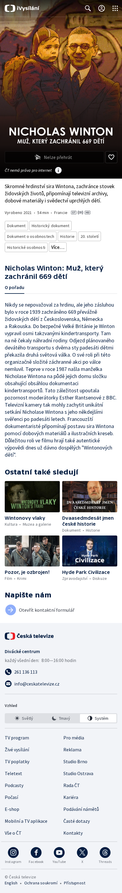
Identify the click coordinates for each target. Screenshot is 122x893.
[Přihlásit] (101, 8)
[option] (24, 718)
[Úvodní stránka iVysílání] (22, 8)
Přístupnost (74, 883)
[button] (32, 496)
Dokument (16, 225)
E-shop (12, 809)
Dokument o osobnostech (30, 236)
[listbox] (61, 718)
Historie (67, 236)
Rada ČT (71, 785)
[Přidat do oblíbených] (111, 157)
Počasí (11, 797)
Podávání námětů (81, 809)
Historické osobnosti (26, 247)
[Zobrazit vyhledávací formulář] (88, 8)
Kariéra (70, 797)
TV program (17, 738)
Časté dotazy (76, 821)
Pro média (73, 738)
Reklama (72, 750)
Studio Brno (75, 761)
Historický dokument (51, 225)
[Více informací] (58, 171)
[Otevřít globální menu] (115, 8)
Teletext (13, 773)
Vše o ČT (13, 833)
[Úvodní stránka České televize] (29, 636)
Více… (57, 247)
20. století (90, 236)
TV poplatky (17, 761)
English (11, 883)
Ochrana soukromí (40, 883)
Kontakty (73, 833)
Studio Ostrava (78, 773)
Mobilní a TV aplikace (26, 821)
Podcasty (14, 785)
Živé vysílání (17, 750)
